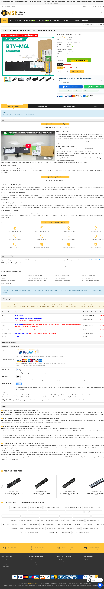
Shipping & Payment (69, 106)
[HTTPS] (93, 577)
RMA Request (88, 564)
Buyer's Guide (86, 6)
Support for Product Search (92, 260)
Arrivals (44, 20)
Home (5, 20)
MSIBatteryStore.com (33, 583)
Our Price (60, 67)
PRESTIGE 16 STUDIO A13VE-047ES (37, 280)
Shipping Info (61, 562)
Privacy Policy (6, 566)
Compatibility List (42, 106)
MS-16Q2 (3, 267)
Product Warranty (7, 562)
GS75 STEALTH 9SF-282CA (89, 275)
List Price (60, 64)
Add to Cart (77, 71)
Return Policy (33, 564)
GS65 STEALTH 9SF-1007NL (62, 275)
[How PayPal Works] (83, 577)
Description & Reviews (14, 106)
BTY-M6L (84, 267)
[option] (28, 56)
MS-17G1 (3, 278)
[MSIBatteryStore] (13, 13)
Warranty (85, 20)
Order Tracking (97, 6)
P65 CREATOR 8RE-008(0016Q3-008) (38, 278)
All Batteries (15, 20)
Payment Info (61, 564)
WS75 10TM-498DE (6, 283)
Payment (57, 20)
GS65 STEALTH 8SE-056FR (35, 275)
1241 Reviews (69, 37)
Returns (76, 20)
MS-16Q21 (30, 267)
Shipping (66, 20)
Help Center (33, 559)
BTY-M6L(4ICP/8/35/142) (61, 267)
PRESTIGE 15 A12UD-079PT (8, 280)
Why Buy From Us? (7, 564)
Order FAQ (33, 562)
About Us (4, 559)
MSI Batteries (90, 24)
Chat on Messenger (71, 87)
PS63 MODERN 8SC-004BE (62, 280)
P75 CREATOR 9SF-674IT (88, 278)
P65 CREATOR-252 (60, 278)
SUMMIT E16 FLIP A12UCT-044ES (90, 280)
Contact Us (88, 559)
